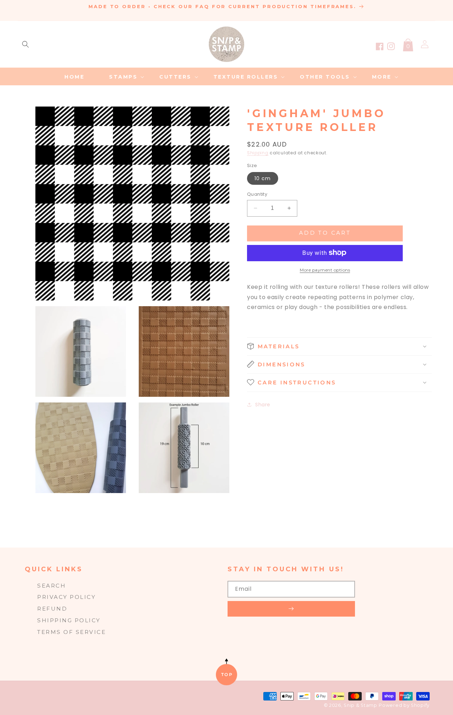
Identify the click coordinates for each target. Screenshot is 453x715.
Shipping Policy (69, 620)
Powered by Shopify (404, 705)
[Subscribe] (291, 609)
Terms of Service (71, 632)
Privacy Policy (66, 597)
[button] (25, 44)
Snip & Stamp (360, 705)
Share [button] (262, 404)
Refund (52, 608)
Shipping (258, 153)
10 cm (262, 178)
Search (51, 585)
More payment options (325, 269)
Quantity (257, 194)
